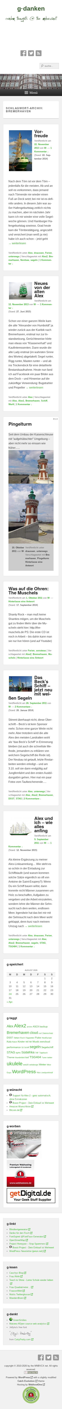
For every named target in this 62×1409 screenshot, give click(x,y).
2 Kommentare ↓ (23, 706)
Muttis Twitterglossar (19, 1294)
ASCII (36, 1026)
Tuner (44, 1057)
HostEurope (47, 1038)
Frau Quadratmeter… (19, 1287)
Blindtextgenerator (18, 1229)
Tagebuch (43, 1053)
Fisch (22, 1038)
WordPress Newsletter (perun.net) (26, 1251)
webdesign (33, 1065)
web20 (26, 1065)
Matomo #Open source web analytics (27, 1323)
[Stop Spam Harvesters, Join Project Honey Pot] (31, 1373)
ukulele (14, 1063)
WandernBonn (16, 1298)
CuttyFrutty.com (22, 1339)
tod (27, 1057)
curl (40, 1033)
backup (44, 1026)
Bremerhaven (32, 400)
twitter (49, 1057)
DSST (11, 798)
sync (18, 1052)
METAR (28, 1042)
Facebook (23, 53)
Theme (10, 1057)
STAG (19, 798)
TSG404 (12, 946)
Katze (14, 1042)
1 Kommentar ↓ (24, 404)
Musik (36, 1041)
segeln (34, 260)
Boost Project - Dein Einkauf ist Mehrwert (33, 1103)
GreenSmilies (19, 1320)
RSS (39, 53)
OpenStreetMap (17, 1240)
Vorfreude (41, 133)
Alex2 (45, 256)
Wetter (42, 1064)
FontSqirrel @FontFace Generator (26, 1236)
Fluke (38, 1037)
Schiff (44, 400)
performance (14, 1047)
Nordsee (24, 260)
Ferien (48, 253)
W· (45, 148)
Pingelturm (20, 424)
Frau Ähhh (14, 1276)
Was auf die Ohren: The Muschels (28, 590)
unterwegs (13, 256)
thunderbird (20, 1057)
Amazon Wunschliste (19, 1106)
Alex (30, 253)
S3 (22, 1047)
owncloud (45, 1041)
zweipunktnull (47, 1073)
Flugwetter (29, 1038)
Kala (9, 1041)
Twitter (31, 53)
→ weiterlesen (17, 243)
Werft (11, 404)
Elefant (16, 1038)
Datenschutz (47, 1033)
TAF (37, 1053)
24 (10, 994)
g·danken (31, 8)
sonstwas (41, 650)
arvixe (29, 1027)
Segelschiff (47, 1047)
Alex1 (21, 400)
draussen (39, 253)
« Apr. (10, 1001)
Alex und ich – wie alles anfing (43, 824)
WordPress (24, 1071)
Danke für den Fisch (19, 1233)
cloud (34, 1033)
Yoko (39, 1073)
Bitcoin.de (14, 1110)
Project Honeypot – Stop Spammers (27, 1243)
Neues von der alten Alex (42, 289)
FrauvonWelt (15, 1291)
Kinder (21, 1041)
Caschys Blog (16, 1273)
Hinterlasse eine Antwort (21, 601)
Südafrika (27, 1052)
